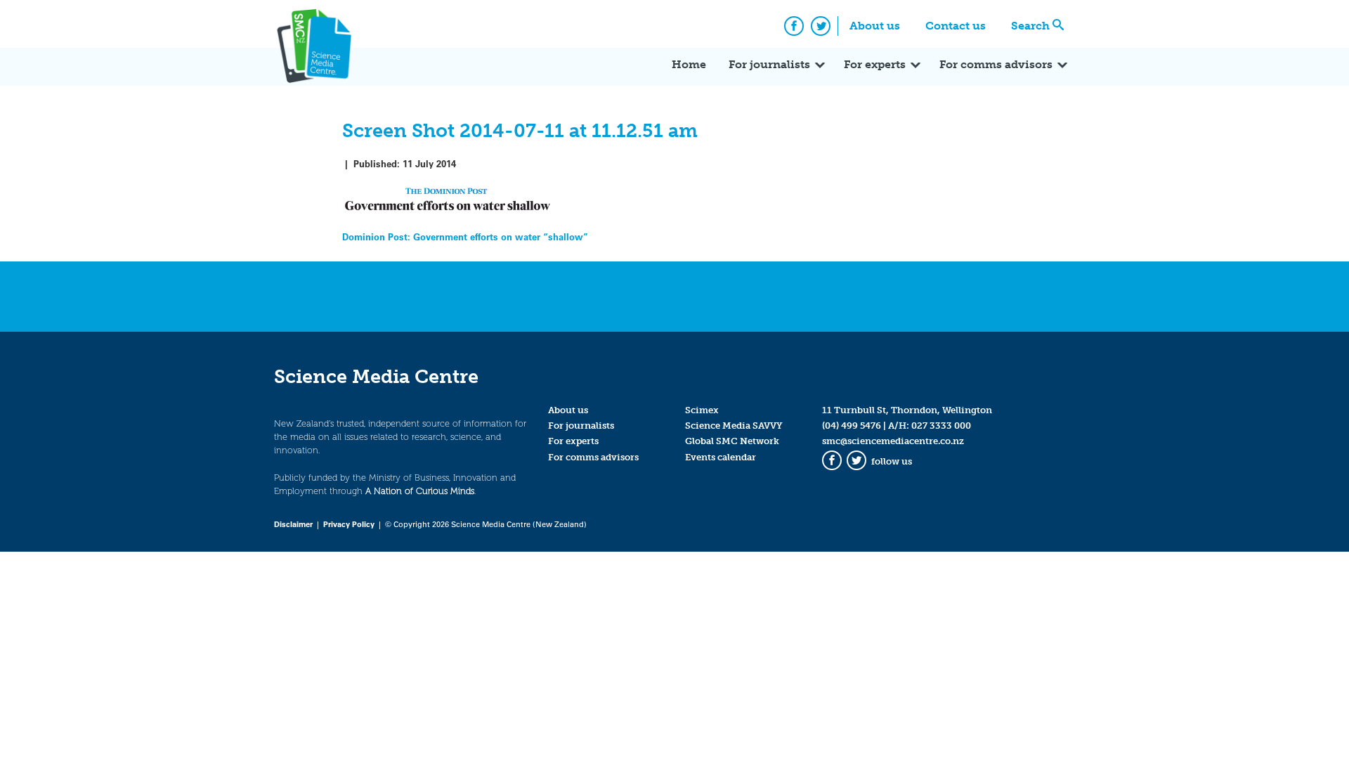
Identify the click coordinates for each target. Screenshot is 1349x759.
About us (874, 25)
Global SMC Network (732, 441)
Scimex (702, 410)
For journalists (769, 64)
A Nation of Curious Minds (419, 491)
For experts (875, 64)
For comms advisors (996, 64)
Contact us (955, 25)
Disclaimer (293, 524)
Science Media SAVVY (734, 425)
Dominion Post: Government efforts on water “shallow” (465, 236)
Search (1030, 25)
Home (689, 64)
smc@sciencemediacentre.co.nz (893, 441)
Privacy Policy (348, 524)
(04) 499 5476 (851, 425)
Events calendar (720, 457)
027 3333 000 (941, 425)
